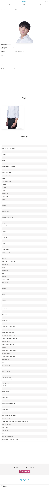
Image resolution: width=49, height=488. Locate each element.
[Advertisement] (24, 15)
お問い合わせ (32, 467)
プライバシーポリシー (24, 467)
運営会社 (16, 467)
